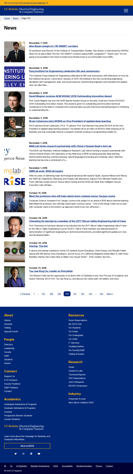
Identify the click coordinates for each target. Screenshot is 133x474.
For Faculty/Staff (77, 350)
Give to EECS (27, 446)
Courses (8, 411)
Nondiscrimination (84, 466)
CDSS (55, 466)
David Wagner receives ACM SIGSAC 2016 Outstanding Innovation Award (70, 96)
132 (82, 294)
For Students (75, 327)
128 (51, 294)
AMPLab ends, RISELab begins (46, 171)
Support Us (9, 376)
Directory (8, 344)
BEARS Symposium (78, 385)
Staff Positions (11, 387)
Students (8, 359)
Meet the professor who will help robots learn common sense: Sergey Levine (72, 196)
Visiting (7, 327)
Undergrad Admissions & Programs (20, 404)
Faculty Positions (12, 383)
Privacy (99, 466)
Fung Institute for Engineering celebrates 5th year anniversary (64, 71)
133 (90, 294)
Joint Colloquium (76, 382)
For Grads (73, 331)
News (15, 18)
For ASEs (73, 339)
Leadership (9, 348)
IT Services (74, 342)
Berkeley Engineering (40, 466)
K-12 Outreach (11, 380)
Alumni (7, 363)
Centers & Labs (76, 370)
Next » (111, 293)
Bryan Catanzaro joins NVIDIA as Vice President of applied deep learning (70, 121)
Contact (8, 391)
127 (43, 294)
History (7, 320)
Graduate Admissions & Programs (20, 408)
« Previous (26, 293)
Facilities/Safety (76, 346)
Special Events (11, 331)
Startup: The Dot (38, 246)
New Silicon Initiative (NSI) (81, 402)
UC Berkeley (21, 466)
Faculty (7, 352)
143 (101, 294)
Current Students (12, 419)
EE (5, 466)
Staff (6, 355)
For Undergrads (76, 335)
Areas (71, 367)
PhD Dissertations (77, 378)
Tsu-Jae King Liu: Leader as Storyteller (51, 271)
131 (74, 294)
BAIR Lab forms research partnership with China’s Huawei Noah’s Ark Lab (70, 146)
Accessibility (67, 466)
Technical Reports (77, 374)
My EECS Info (75, 324)
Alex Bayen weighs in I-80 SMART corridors (53, 46)
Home (7, 18)
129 (59, 294)
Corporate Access (77, 398)
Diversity (8, 324)
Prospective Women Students (18, 415)
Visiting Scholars (76, 354)
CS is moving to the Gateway (32, 3)
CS (11, 466)
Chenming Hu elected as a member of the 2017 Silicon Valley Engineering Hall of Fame (77, 221)
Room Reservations (78, 320)
